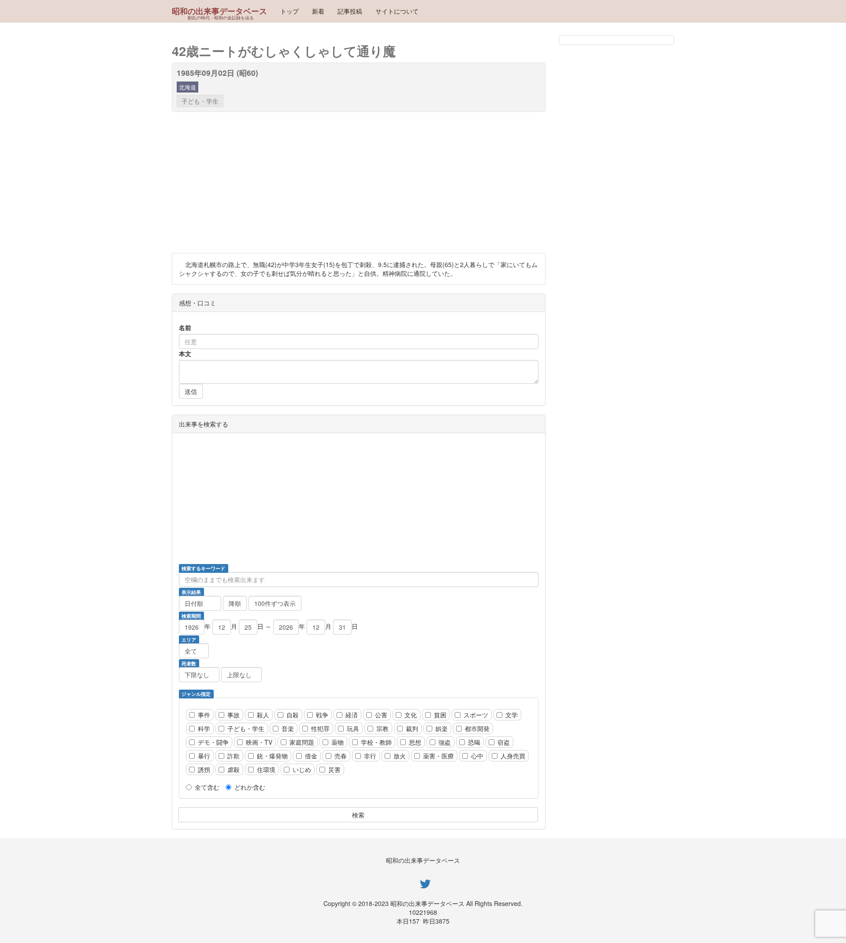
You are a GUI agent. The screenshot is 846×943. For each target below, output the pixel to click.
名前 (185, 327)
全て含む (207, 787)
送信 (191, 391)
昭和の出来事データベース (219, 11)
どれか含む (249, 787)
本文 (185, 353)
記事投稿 (350, 11)
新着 (318, 11)
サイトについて (397, 11)
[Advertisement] (436, 182)
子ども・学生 (200, 101)
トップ (289, 11)
